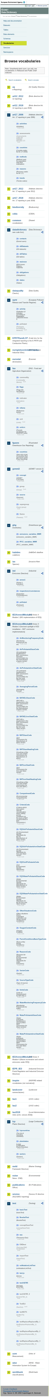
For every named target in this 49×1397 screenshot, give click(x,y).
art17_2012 (17, 189)
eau (21, 1235)
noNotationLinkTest (24, 1265)
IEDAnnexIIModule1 (20, 615)
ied (13, 571)
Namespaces (8, 52)
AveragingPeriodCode (24, 687)
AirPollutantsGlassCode (24, 649)
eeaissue (23, 262)
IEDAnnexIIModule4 (20, 1057)
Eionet (13, 16)
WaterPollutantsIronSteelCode (24, 1034)
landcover (17, 1090)
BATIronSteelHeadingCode (24, 779)
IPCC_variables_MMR (24, 542)
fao (14, 368)
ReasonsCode (24, 952)
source (22, 495)
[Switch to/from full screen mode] (33, 6)
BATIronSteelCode (24, 765)
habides (16, 552)
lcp (13, 1121)
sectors (22, 1154)
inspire (15, 1080)
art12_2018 (17, 105)
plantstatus (24, 1141)
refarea (22, 408)
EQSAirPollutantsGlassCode (24, 829)
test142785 (24, 1283)
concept (23, 475)
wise (14, 1363)
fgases (15, 443)
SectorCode (24, 970)
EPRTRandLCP (20, 338)
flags (22, 387)
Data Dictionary (22, 16)
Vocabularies (8, 43)
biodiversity (18, 207)
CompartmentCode (24, 793)
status (22, 280)
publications (18, 1185)
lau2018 (16, 1112)
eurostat (16, 359)
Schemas (7, 39)
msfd (14, 1166)
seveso (16, 1194)
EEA (14, 2)
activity (22, 309)
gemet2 (16, 469)
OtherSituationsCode (24, 911)
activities (23, 124)
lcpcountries (24, 1130)
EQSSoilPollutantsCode (24, 862)
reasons (23, 169)
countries (23, 148)
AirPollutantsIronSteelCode (24, 668)
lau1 (14, 1099)
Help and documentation (12, 21)
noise (15, 1176)
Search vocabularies (15, 80)
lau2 (14, 1106)
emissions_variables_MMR (24, 534)
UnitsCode (24, 990)
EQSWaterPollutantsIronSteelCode (24, 894)
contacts (23, 239)
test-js (22, 1273)
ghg (14, 525)
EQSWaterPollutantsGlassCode (24, 876)
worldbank (17, 1372)
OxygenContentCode (24, 928)
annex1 (22, 580)
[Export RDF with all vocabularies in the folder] (42, 117)
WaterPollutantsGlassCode (24, 1015)
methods (23, 157)
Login (29, 5)
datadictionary (19, 230)
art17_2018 (17, 198)
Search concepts (33, 80)
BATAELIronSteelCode (24, 716)
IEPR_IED (17, 1069)
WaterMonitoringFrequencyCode (24, 1003)
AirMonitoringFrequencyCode (24, 638)
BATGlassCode (24, 735)
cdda (14, 214)
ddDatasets (24, 246)
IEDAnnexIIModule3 (20, 624)
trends (22, 178)
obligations (24, 272)
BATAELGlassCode (24, 698)
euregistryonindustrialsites (20, 350)
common (16, 220)
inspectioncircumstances (24, 591)
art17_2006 (17, 115)
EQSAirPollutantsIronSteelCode (24, 847)
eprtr (14, 300)
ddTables (23, 254)
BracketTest (24, 1217)
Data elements (8, 34)
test (14, 1203)
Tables (5, 30)
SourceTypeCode (24, 980)
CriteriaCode (24, 805)
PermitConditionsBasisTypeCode (24, 939)
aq (13, 87)
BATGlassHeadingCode (24, 749)
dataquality (17, 291)
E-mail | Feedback (10, 1389)
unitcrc (22, 427)
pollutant (23, 602)
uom (14, 1354)
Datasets (6, 25)
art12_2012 (17, 96)
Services (6, 48)
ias (13, 562)
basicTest (23, 1210)
